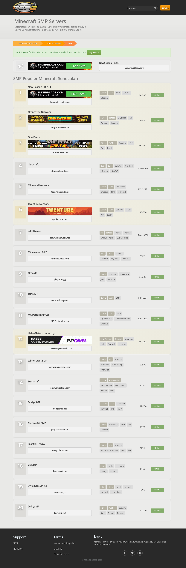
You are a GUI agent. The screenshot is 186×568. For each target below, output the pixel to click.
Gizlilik (58, 548)
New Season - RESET (109, 62)
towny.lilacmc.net (60, 450)
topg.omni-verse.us (60, 127)
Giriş (166, 8)
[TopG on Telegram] (140, 553)
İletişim (18, 548)
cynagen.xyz (59, 492)
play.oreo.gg (60, 279)
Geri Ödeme (61, 554)
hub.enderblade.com (134, 67)
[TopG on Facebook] (124, 553)
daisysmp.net (60, 512)
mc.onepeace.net (60, 152)
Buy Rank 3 (94, 52)
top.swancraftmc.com (60, 387)
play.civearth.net (60, 471)
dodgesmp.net (60, 408)
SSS (15, 543)
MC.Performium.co (60, 321)
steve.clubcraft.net (59, 171)
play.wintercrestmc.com (60, 367)
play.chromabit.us (59, 429)
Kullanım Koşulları (65, 543)
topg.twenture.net (59, 219)
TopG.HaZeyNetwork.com (60, 348)
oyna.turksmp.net (59, 300)
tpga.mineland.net (59, 191)
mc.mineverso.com (60, 258)
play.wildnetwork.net (60, 237)
